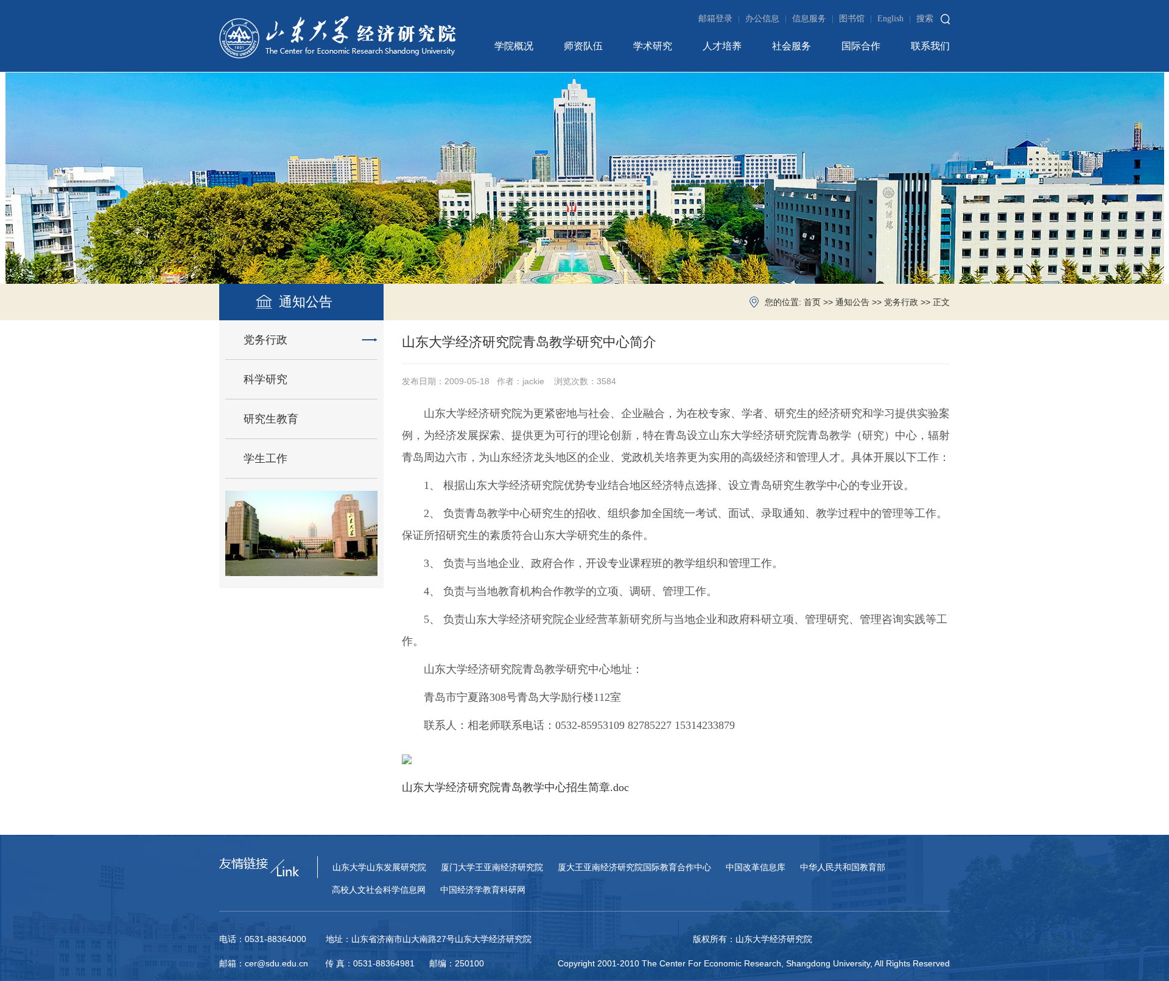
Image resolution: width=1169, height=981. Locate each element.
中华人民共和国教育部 (842, 867)
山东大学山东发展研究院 (379, 867)
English (894, 18)
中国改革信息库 (755, 867)
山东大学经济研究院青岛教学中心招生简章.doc (515, 787)
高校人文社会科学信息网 (379, 890)
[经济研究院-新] (337, 36)
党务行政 (901, 302)
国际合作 (860, 46)
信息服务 (813, 18)
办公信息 (766, 18)
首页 (812, 302)
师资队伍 (583, 46)
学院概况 (513, 46)
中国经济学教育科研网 (482, 890)
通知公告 (852, 302)
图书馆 (855, 18)
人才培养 (722, 46)
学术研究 (652, 46)
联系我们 (930, 46)
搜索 (924, 18)
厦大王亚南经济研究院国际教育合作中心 (634, 867)
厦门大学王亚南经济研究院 (492, 867)
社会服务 (791, 46)
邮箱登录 (719, 18)
